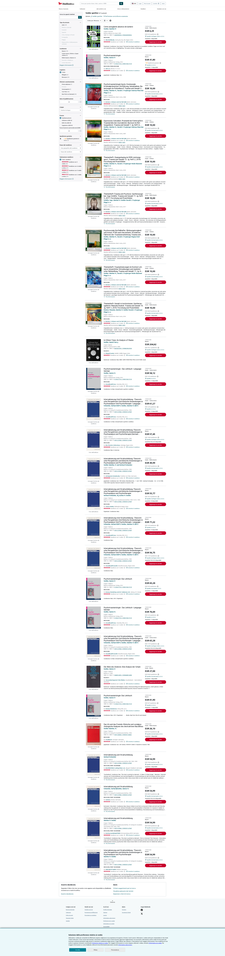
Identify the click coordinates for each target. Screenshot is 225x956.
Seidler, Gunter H (109, 57)
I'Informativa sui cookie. (155, 943)
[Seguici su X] (142, 914)
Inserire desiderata (67, 894)
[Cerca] (121, 3)
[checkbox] (60, 25)
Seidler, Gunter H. (110, 373)
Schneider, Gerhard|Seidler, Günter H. (116, 789)
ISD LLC (108, 68)
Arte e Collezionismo (123, 9)
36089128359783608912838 (123, 675)
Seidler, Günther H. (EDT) (129, 406)
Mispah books (110, 353)
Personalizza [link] (115, 950)
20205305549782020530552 (123, 35)
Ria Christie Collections (113, 445)
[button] (80, 17)
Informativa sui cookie (108, 923)
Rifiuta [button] (95, 950)
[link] (110, 20)
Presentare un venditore (90, 915)
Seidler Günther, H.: (110, 728)
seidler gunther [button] (97, 16)
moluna (108, 799)
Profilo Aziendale (107, 909)
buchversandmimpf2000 (113, 833)
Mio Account (147, 3)
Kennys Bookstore (111, 708)
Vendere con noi (161, 9)
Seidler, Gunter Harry (111, 342)
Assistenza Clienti (126, 912)
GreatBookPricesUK (112, 565)
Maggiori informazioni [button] (66, 179)
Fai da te (124, 909)
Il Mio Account (69, 915)
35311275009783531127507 (123, 412)
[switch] (61, 139)
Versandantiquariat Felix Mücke (115, 680)
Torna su (112, 902)
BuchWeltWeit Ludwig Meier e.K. (115, 768)
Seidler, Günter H (109, 669)
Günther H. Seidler (110, 820)
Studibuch (109, 739)
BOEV (120, 106)
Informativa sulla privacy (109, 918)
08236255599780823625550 (123, 348)
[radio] (60, 74)
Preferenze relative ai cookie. (100, 943)
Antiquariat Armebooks (113, 476)
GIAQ (123, 106)
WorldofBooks (110, 40)
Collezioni (82, 9)
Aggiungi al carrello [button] (155, 42)
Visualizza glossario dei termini (123, 891)
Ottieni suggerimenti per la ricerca (124, 888)
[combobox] (99, 3)
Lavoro (105, 915)
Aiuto (163, 3)
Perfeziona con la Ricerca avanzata (116, 16)
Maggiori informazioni (66, 65)
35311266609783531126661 (123, 734)
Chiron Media (110, 506)
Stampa (105, 912)
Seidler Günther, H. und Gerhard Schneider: (118, 465)
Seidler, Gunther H (110, 29)
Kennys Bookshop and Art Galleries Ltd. (118, 592)
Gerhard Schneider (110, 757)
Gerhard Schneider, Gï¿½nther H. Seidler (117, 495)
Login (140, 3)
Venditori (143, 9)
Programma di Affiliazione (91, 912)
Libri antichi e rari (101, 9)
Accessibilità (106, 926)
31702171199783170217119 (123, 63)
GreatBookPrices (111, 384)
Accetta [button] (77, 950)
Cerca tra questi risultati (67, 14)
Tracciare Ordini (70, 918)
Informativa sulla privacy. (125, 945)
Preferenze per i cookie (109, 921)
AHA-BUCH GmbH (111, 869)
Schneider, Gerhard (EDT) (112, 406)
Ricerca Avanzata (63, 9)
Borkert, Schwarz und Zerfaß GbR (116, 102)
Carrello (68, 921)
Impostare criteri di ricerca (121, 894)
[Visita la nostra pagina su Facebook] (142, 910)
